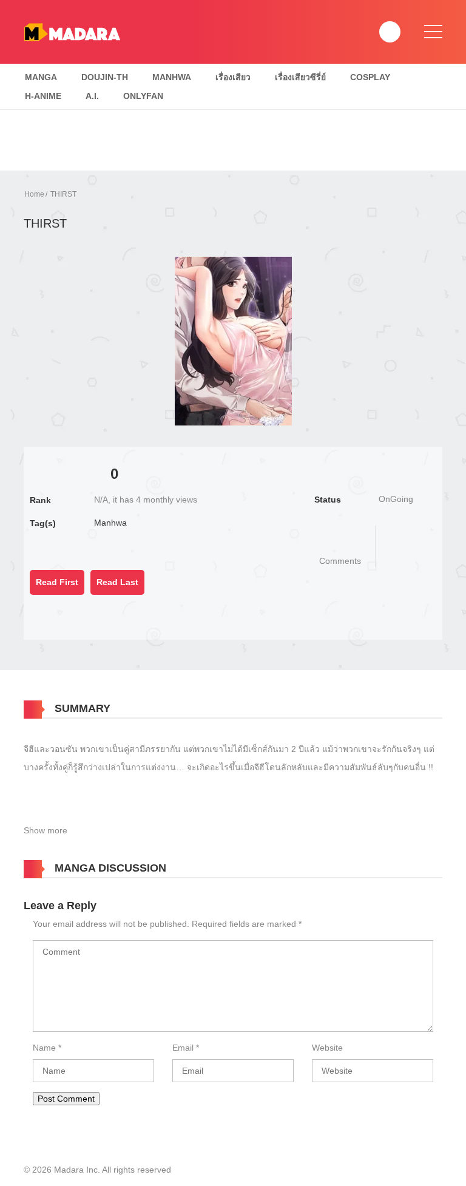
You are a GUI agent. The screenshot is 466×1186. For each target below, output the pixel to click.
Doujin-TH (104, 77)
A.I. (92, 96)
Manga (41, 77)
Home (34, 194)
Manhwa (171, 77)
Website (327, 1047)
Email (183, 1047)
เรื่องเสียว (233, 77)
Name (44, 1047)
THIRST (63, 194)
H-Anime (43, 96)
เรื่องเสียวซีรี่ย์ (300, 77)
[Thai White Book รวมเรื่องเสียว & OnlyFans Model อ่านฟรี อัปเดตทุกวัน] (72, 31)
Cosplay (370, 77)
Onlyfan (143, 96)
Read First (57, 582)
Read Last (117, 582)
